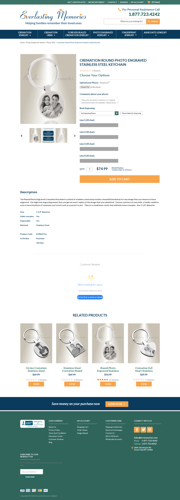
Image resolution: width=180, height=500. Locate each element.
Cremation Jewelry (24, 34)
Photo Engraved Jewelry (103, 34)
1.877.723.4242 (144, 14)
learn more (115, 404)
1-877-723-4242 (149, 440)
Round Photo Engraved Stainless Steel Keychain (108, 370)
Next (75, 136)
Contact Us (110, 433)
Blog (50, 442)
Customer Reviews (56, 439)
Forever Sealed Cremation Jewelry (77, 34)
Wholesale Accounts (114, 439)
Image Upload (82, 433)
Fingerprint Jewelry (129, 34)
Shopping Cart (82, 427)
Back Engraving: (87, 108)
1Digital (53, 496)
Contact (112, 2)
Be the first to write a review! (90, 297)
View (36, 384)
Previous (21, 136)
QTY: (82, 169)
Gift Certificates (76, 2)
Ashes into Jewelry (155, 32)
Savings (124, 2)
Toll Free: (137, 444)
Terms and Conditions (57, 433)
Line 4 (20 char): (87, 156)
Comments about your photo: (94, 94)
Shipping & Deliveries (114, 427)
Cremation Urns (50, 34)
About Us (52, 427)
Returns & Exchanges (114, 430)
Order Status (82, 430)
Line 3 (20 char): (87, 144)
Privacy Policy (54, 430)
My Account (137, 2)
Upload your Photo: (94, 82)
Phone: (136, 441)
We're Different (96, 2)
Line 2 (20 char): (87, 132)
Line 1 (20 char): (87, 120)
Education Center (56, 436)
